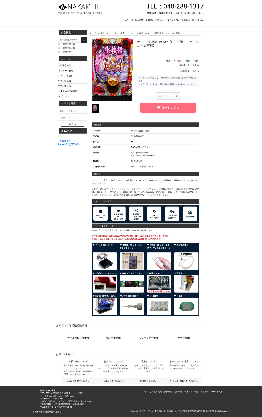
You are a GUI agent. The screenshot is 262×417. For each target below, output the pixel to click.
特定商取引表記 (172, 19)
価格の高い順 (69, 48)
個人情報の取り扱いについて (50, 411)
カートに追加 (170, 107)
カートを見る (198, 19)
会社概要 (149, 19)
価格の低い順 (69, 44)
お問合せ (159, 19)
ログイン (72, 124)
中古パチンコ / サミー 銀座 (112, 33)
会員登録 (186, 19)
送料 (127, 19)
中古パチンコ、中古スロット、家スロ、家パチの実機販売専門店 (168, 411)
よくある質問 (137, 19)
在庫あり (67, 52)
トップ (93, 33)
